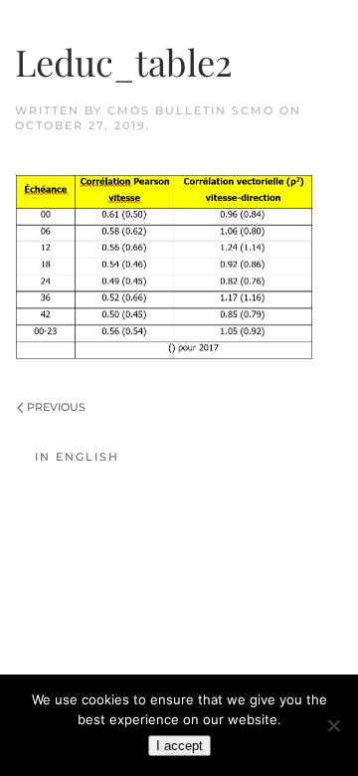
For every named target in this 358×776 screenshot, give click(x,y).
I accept (179, 745)
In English (77, 457)
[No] (333, 725)
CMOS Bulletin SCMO (190, 110)
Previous (56, 407)
